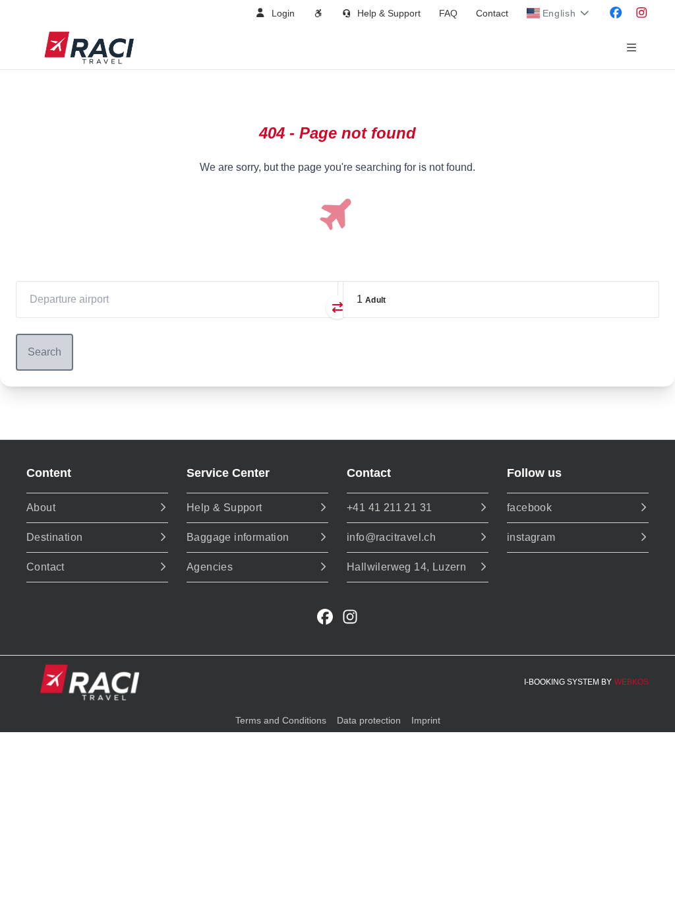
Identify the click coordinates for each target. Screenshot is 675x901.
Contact (492, 13)
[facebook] (325, 617)
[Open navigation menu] (631, 47)
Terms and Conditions (280, 720)
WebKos (631, 682)
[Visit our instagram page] (641, 13)
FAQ (448, 13)
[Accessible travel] (318, 13)
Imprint (425, 720)
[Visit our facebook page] (616, 13)
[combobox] (177, 299)
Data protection (369, 720)
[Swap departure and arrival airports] (337, 307)
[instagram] (350, 617)
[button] (274, 13)
